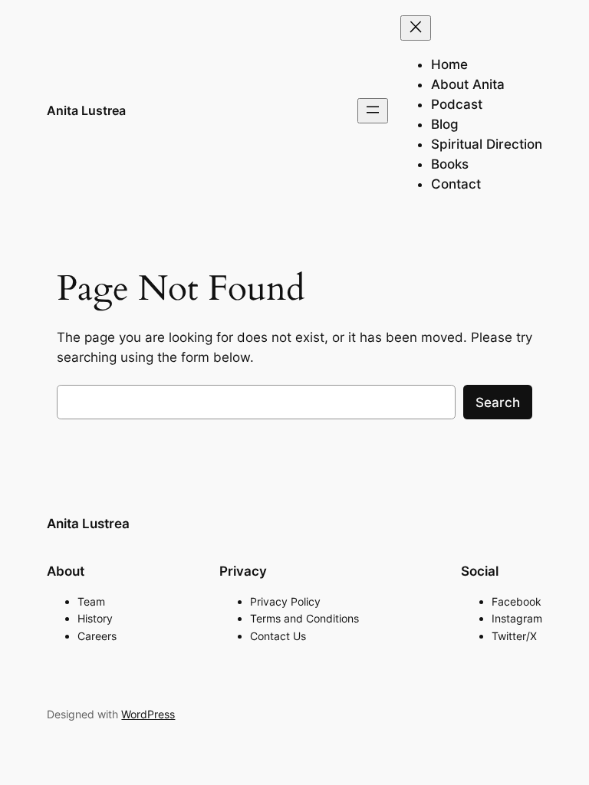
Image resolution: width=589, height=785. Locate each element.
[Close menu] (415, 28)
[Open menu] (372, 110)
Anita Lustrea (86, 110)
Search (497, 402)
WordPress (148, 714)
